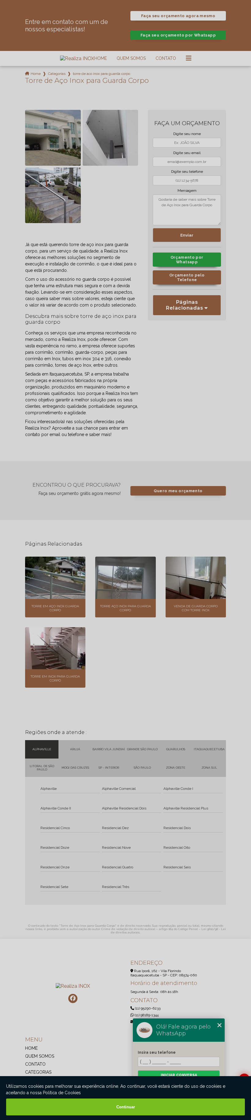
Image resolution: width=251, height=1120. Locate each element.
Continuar (125, 1107)
